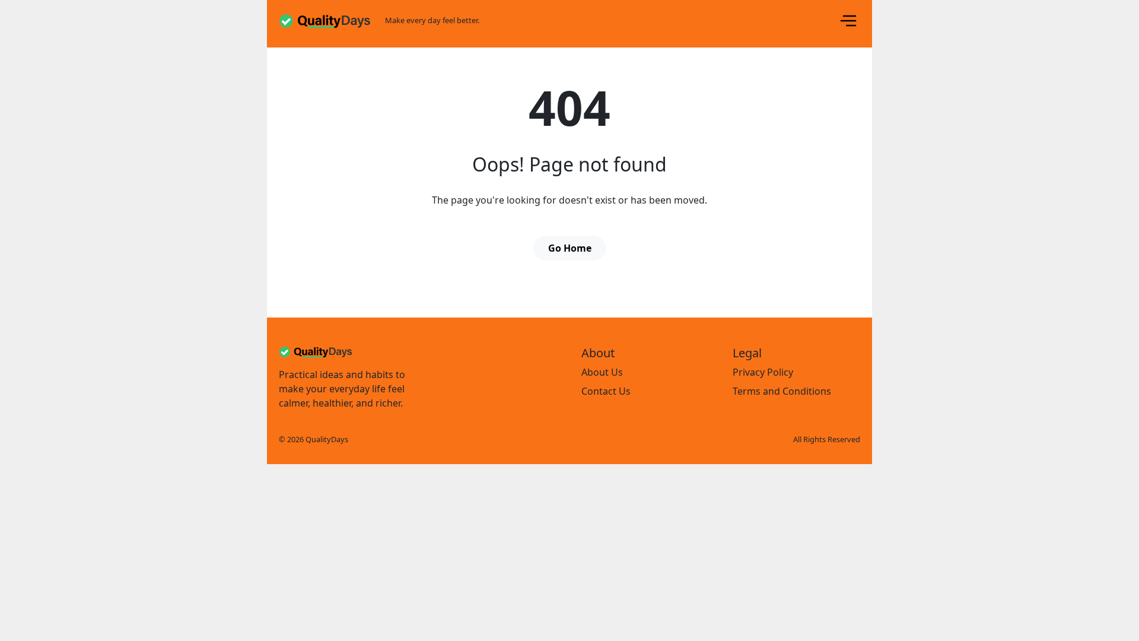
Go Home (569, 248)
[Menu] (848, 20)
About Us (602, 372)
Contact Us (606, 391)
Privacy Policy (763, 372)
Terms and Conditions (782, 391)
